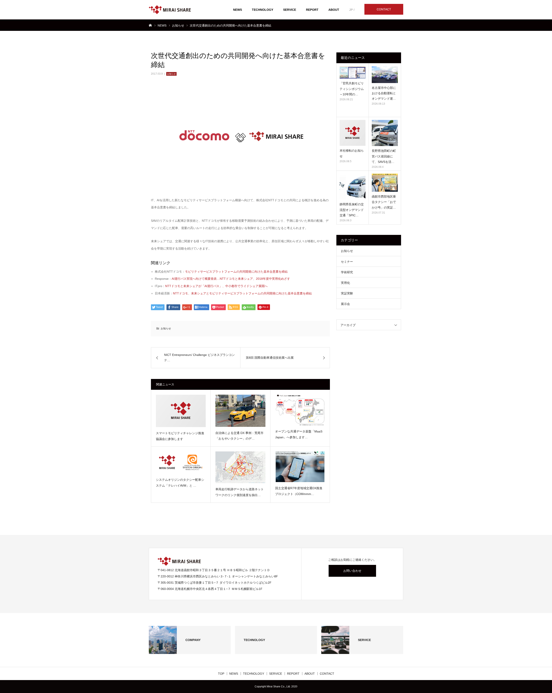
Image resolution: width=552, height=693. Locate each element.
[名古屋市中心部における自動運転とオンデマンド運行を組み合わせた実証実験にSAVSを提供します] (385, 74)
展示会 (345, 304)
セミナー (347, 261)
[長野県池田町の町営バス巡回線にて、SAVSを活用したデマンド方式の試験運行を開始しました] (385, 133)
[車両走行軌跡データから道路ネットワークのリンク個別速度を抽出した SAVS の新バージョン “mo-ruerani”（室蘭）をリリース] (240, 467)
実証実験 (347, 293)
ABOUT (333, 9)
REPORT (312, 9)
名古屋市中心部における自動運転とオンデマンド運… (384, 93)
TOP (221, 673)
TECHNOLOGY (262, 9)
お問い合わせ (352, 570)
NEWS (237, 9)
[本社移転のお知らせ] (352, 133)
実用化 (345, 282)
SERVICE (289, 9)
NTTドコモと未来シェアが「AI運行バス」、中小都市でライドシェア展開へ (216, 286)
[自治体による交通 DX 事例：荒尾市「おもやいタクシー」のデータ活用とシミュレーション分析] (240, 411)
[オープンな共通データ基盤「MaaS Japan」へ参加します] (300, 410)
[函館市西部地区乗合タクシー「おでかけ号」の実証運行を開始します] (385, 183)
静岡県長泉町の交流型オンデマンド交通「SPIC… (352, 210)
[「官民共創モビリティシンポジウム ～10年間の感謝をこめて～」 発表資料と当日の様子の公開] (352, 72)
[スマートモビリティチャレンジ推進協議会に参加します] (181, 411)
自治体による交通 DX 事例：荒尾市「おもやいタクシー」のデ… (239, 435)
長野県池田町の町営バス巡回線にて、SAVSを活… (384, 156)
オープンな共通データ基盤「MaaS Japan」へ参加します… (298, 434)
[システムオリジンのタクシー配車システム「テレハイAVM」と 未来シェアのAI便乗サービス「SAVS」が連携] (181, 462)
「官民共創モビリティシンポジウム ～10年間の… (352, 89)
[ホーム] (150, 25)
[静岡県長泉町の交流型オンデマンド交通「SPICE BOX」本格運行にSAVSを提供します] (352, 187)
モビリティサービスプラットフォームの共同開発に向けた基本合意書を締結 (236, 271)
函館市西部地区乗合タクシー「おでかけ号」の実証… (384, 202)
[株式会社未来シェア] (170, 9)
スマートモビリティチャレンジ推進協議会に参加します (180, 436)
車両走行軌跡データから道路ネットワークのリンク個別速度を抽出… (239, 492)
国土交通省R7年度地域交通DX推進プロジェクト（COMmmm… (298, 491)
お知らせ (171, 74)
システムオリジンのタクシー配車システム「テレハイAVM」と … (180, 482)
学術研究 (347, 272)
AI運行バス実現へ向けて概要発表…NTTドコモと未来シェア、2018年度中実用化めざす (231, 278)
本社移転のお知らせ (352, 153)
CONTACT (384, 9)
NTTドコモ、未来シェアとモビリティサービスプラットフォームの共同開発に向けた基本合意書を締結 (242, 293)
